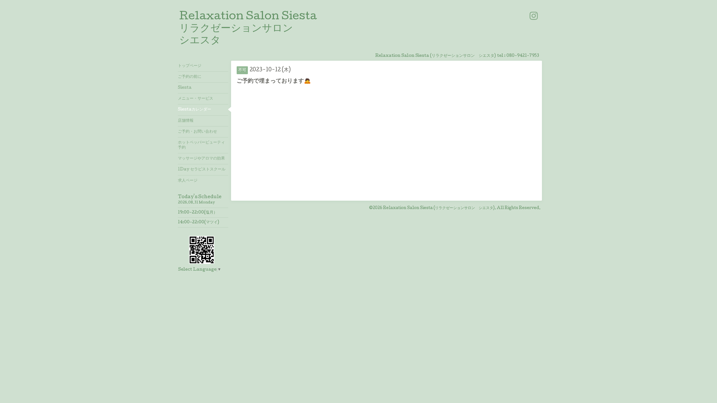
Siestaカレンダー (194, 109)
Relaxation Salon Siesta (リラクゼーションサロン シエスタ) (439, 208)
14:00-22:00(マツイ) (198, 222)
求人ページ (187, 181)
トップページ (189, 66)
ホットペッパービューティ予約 (201, 145)
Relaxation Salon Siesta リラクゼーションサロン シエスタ (248, 29)
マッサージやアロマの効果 (201, 158)
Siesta (185, 88)
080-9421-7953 (522, 56)
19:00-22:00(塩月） (197, 212)
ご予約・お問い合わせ (197, 132)
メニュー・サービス (195, 99)
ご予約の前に (189, 77)
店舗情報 (186, 121)
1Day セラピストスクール (201, 169)
